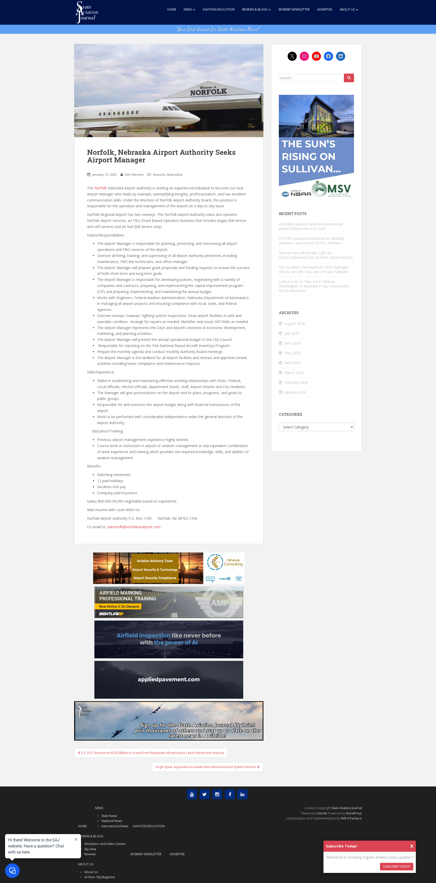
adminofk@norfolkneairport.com (133, 526)
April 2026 (293, 362)
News (188, 9)
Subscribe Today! (396, 866)
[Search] (349, 78)
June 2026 (293, 343)
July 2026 (292, 333)
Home (171, 9)
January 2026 (295, 392)
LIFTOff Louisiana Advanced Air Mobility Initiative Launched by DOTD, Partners (311, 240)
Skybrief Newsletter (294, 9)
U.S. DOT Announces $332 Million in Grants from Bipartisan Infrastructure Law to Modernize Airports (152, 753)
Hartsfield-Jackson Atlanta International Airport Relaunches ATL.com (311, 226)
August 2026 (295, 323)
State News (109, 816)
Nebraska (174, 174)
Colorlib (321, 813)
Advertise (324, 9)
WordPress (354, 813)
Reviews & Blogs (255, 9)
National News (111, 821)
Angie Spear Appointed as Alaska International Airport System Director (206, 767)
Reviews (90, 854)
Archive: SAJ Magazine (99, 877)
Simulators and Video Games (105, 844)
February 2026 (296, 382)
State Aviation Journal (347, 808)
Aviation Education (219, 9)
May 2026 (293, 352)
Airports (159, 174)
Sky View (90, 849)
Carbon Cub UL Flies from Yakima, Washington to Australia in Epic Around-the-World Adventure (314, 286)
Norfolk (100, 188)
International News (114, 826)
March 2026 (294, 372)
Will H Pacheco (351, 818)
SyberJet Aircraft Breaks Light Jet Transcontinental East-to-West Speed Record (315, 255)
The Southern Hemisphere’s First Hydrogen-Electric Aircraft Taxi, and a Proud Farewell (314, 269)
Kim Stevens (134, 174)
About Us (348, 9)
